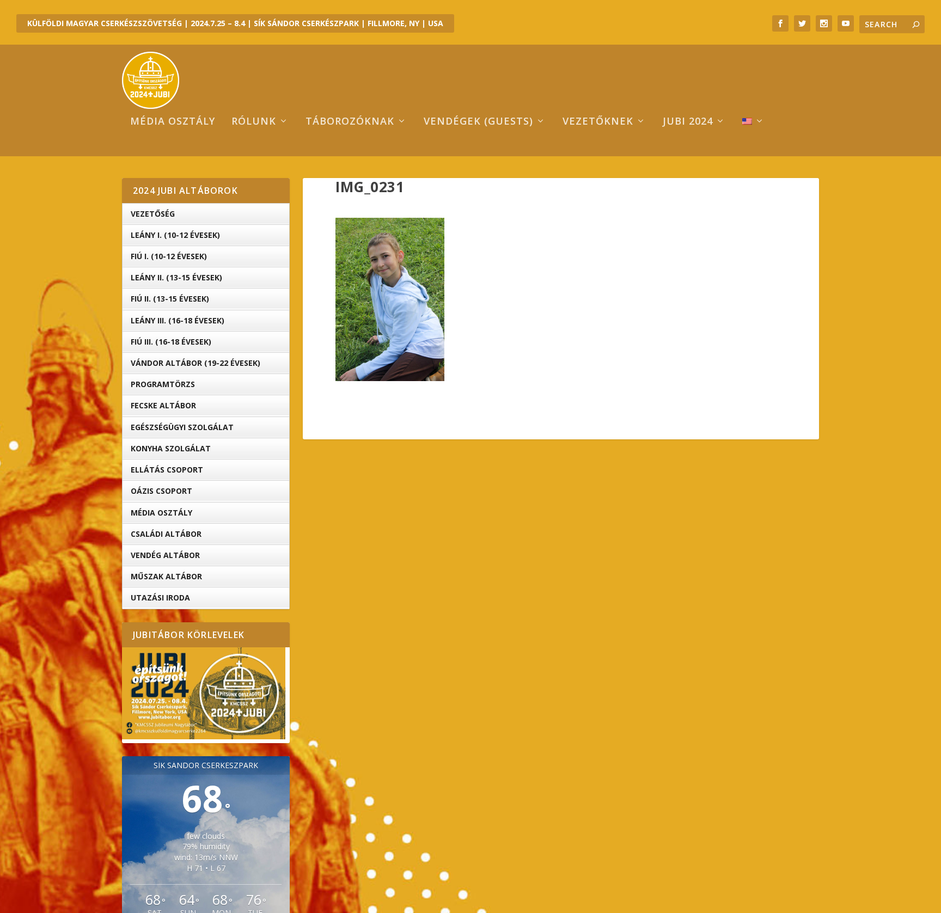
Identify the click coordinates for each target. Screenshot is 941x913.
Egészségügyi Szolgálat (182, 427)
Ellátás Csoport (167, 469)
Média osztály (172, 122)
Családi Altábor (166, 534)
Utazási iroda (160, 597)
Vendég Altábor (165, 555)
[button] (389, 299)
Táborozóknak (349, 122)
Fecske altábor (163, 405)
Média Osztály (161, 512)
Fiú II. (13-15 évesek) (170, 298)
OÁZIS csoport (161, 491)
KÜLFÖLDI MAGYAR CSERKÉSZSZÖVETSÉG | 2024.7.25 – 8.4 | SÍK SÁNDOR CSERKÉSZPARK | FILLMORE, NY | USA (235, 23)
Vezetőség (153, 214)
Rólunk (253, 122)
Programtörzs (163, 384)
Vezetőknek (598, 122)
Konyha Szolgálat (171, 448)
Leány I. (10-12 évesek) (175, 235)
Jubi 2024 (688, 122)
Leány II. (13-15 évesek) (176, 277)
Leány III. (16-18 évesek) (177, 320)
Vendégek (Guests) (478, 122)
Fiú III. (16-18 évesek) (171, 341)
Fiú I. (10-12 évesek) (169, 256)
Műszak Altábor (166, 576)
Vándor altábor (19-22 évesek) (195, 363)
